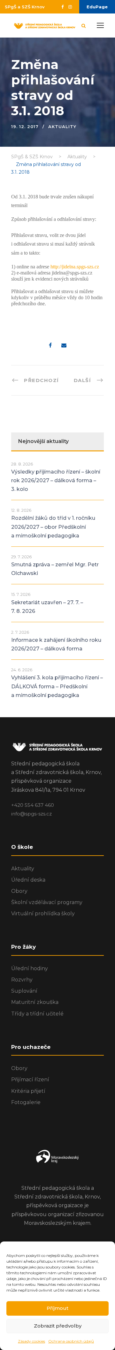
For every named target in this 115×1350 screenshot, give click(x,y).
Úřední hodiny (29, 968)
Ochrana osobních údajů (71, 1341)
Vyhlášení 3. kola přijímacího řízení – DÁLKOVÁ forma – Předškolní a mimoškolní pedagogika (57, 686)
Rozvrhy (22, 980)
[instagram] (70, 6)
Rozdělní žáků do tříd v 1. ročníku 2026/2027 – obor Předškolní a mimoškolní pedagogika (53, 526)
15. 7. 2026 (20, 594)
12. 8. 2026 (21, 510)
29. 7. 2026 (21, 556)
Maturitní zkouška (34, 1002)
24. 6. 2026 (21, 669)
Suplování (24, 991)
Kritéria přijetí (28, 1091)
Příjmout (57, 1308)
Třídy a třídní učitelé (37, 1014)
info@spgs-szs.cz (31, 814)
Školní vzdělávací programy (46, 902)
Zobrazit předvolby (57, 1326)
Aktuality (62, 126)
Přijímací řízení (30, 1079)
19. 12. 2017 (25, 126)
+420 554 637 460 (32, 805)
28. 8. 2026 (22, 463)
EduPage (97, 6)
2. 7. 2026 (20, 632)
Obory (19, 891)
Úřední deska (28, 880)
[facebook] (62, 6)
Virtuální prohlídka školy (43, 913)
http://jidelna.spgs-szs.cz (74, 266)
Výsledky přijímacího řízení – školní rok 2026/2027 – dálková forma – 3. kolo (55, 480)
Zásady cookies (31, 1341)
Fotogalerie (26, 1102)
